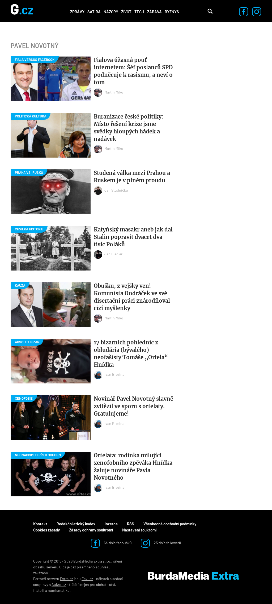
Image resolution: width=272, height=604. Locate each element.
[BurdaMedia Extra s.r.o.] (193, 575)
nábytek (102, 578)
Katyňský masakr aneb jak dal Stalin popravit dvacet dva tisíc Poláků (133, 237)
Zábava (154, 11)
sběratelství (105, 584)
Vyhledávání (210, 11)
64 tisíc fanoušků (117, 542)
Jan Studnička (116, 190)
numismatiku (59, 590)
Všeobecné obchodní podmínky (169, 523)
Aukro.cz (59, 584)
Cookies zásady (46, 529)
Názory (111, 11)
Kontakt (40, 523)
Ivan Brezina (114, 374)
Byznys (172, 11)
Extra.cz (66, 578)
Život (126, 11)
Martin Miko (113, 92)
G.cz (62, 567)
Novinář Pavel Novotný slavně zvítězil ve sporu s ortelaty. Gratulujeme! (133, 406)
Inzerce (111, 523)
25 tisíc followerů (167, 542)
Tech (139, 11)
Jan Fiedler (113, 254)
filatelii (38, 590)
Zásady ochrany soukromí (91, 529)
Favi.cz (87, 578)
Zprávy (77, 11)
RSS (130, 523)
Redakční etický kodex (76, 523)
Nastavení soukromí (139, 529)
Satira (94, 11)
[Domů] (22, 11)
